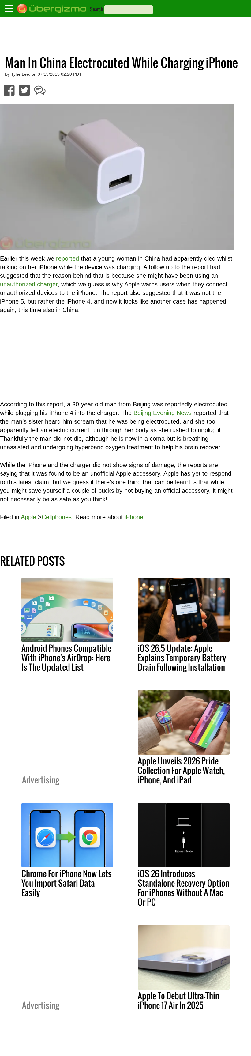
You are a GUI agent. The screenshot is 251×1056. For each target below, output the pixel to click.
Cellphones (57, 517)
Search (96, 9)
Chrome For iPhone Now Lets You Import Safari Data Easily (66, 883)
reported (67, 258)
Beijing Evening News (162, 412)
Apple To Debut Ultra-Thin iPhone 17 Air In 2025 (178, 1000)
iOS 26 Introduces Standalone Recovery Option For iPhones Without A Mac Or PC (183, 887)
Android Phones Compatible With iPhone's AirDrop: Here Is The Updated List (66, 657)
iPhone (134, 517)
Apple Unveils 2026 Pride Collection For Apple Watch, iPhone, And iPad (181, 770)
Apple (28, 517)
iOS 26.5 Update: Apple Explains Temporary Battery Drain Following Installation (182, 657)
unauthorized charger (29, 284)
